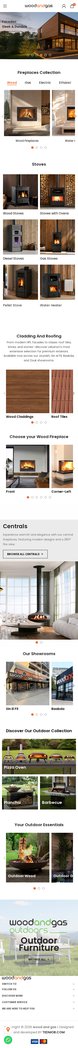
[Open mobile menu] (5, 6)
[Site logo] (39, 5)
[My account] (64, 6)
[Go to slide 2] (32, 55)
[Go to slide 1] (28, 55)
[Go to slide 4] (41, 55)
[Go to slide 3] (37, 55)
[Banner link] (39, 756)
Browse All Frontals (23, 554)
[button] (4, 393)
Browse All (10, 34)
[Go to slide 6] (50, 55)
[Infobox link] (27, 116)
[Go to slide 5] (45, 55)
